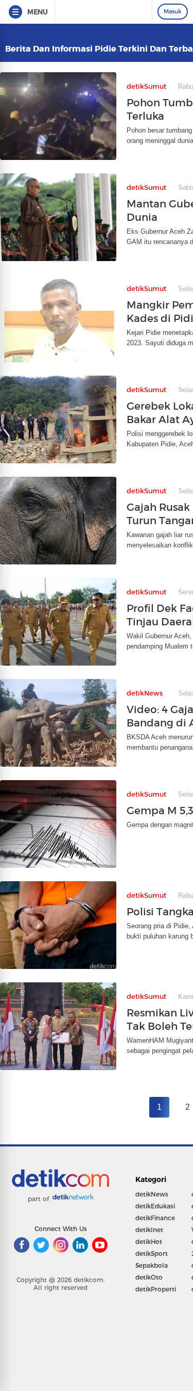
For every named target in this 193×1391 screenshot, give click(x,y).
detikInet (149, 1230)
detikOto (149, 1277)
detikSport (151, 1253)
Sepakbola (151, 1265)
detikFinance (155, 1218)
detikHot (148, 1242)
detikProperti (155, 1289)
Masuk (173, 11)
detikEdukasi (155, 1206)
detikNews (151, 1194)
